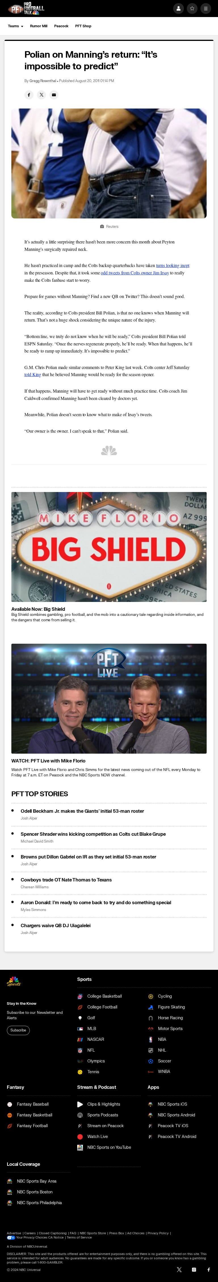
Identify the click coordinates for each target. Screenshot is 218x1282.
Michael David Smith (37, 841)
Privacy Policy (158, 1233)
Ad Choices (135, 1233)
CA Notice (56, 1237)
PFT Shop (83, 26)
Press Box (116, 1233)
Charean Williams (35, 887)
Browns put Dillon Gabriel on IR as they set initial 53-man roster (88, 857)
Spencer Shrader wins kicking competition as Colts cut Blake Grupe (93, 834)
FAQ (73, 1233)
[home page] (26, 8)
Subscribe (18, 1030)
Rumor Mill (38, 26)
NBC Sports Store (93, 1233)
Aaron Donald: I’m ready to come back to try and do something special (96, 903)
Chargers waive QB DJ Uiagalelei (56, 926)
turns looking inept (172, 265)
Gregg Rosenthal (43, 81)
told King (32, 374)
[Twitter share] (41, 94)
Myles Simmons (33, 910)
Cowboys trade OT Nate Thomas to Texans (66, 880)
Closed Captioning (53, 1233)
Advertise (14, 1233)
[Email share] (53, 94)
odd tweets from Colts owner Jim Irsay (135, 273)
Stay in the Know (21, 1003)
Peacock (61, 26)
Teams (13, 26)
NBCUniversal (37, 1247)
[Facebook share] (28, 94)
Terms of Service (79, 1237)
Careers (30, 1233)
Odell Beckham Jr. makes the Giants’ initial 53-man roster (82, 811)
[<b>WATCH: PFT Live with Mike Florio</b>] (109, 699)
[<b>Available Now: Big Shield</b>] (109, 547)
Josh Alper (29, 818)
